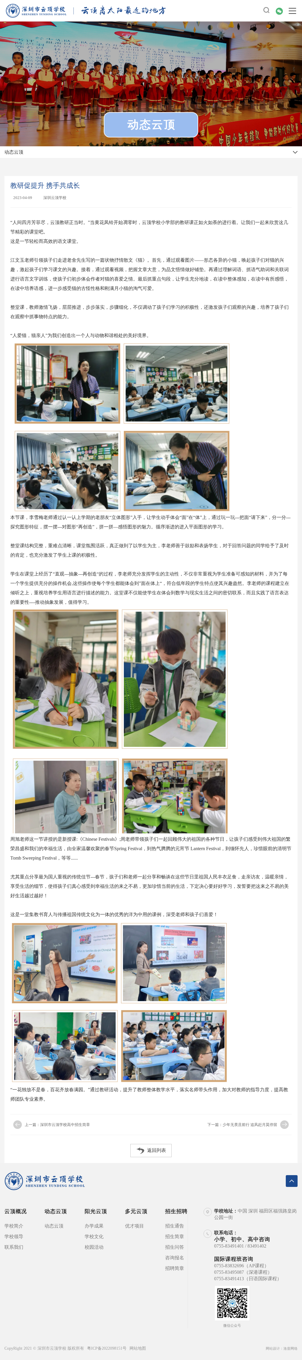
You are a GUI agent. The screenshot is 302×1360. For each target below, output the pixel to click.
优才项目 (134, 1225)
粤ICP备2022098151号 (107, 1348)
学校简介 (13, 1225)
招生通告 (174, 1225)
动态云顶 (54, 1225)
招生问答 (174, 1247)
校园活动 (94, 1247)
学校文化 (94, 1236)
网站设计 (273, 1348)
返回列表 (156, 1150)
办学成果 (94, 1225)
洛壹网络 (290, 1348)
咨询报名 (174, 1257)
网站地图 (137, 1348)
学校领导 (13, 1236)
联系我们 (13, 1247)
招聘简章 (174, 1268)
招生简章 (174, 1236)
